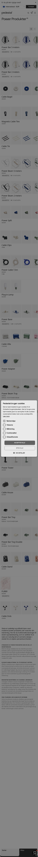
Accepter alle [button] (19, 443)
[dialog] (19, 428)
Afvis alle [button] (19, 448)
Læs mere (6, 416)
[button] (19, 453)
